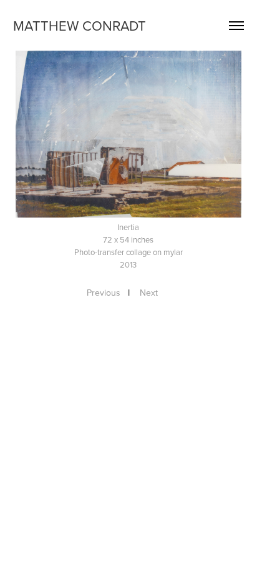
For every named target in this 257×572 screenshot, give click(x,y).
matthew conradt (79, 25)
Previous (103, 292)
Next (149, 292)
